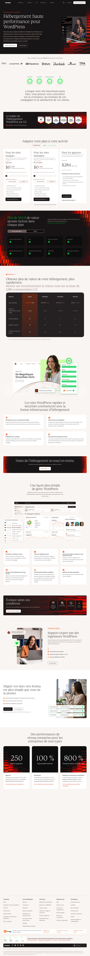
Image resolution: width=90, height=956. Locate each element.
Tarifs (4, 902)
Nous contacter (75, 908)
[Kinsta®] (8, 2)
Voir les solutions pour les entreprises (43, 784)
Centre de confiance (32, 940)
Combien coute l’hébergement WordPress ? (51, 879)
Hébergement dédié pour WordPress (10, 917)
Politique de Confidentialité (44, 940)
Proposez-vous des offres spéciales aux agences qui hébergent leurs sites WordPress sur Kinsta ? (57, 850)
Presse (72, 916)
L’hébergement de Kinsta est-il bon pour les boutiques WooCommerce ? (54, 856)
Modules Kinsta (7, 913)
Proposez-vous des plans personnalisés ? (50, 862)
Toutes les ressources (62, 920)
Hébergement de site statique (78, 931)
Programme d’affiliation (45, 905)
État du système (7, 921)
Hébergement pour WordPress (11, 905)
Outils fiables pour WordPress (44, 919)
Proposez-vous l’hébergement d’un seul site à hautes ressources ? (53, 844)
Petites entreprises (27, 911)
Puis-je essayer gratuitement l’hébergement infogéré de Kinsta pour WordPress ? (56, 867)
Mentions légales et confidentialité (76, 920)
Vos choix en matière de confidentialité (61, 940)
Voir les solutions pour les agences (14, 784)
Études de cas (60, 905)
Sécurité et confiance (76, 913)
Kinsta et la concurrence (59, 916)
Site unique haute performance (27, 919)
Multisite (25, 923)
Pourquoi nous (74, 911)
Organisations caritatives (29, 926)
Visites (23, 181)
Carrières (73, 905)
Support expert (43, 908)
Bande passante (12, 181)
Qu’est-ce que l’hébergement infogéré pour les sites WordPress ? (56, 873)
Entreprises (26, 905)
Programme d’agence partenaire (44, 911)
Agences (25, 902)
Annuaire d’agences (44, 915)
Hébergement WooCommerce (27, 914)
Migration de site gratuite (45, 902)
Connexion (69, 2)
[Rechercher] (63, 2)
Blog (57, 902)
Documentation (60, 912)
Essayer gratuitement (79, 2)
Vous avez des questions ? (68, 200)
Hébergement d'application (46, 931)
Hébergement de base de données (63, 931)
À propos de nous (75, 902)
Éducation (25, 908)
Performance (6, 911)
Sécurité (5, 908)
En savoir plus (66, 196)
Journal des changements (60, 908)
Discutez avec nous (65, 883)
